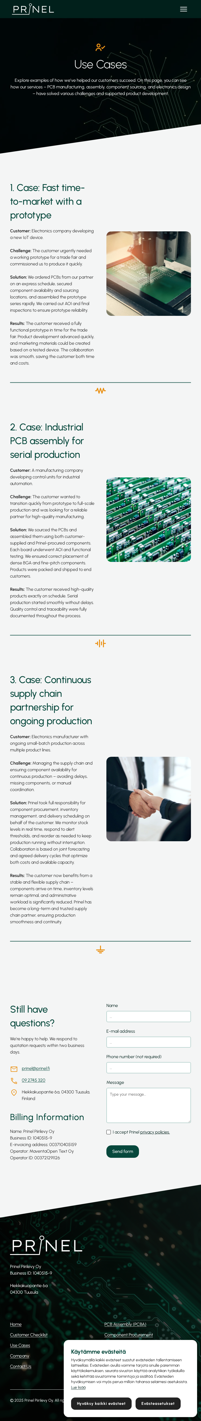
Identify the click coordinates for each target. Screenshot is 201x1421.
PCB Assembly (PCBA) (125, 1324)
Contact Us (20, 1366)
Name (112, 1005)
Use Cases (20, 1345)
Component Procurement (128, 1335)
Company (19, 1356)
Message (115, 1082)
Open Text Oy (60, 1151)
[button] (183, 9)
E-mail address (120, 1031)
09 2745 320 (33, 1080)
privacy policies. (155, 1132)
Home (16, 1324)
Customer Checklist (29, 1335)
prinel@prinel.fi (36, 1068)
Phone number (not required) (134, 1056)
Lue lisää (78, 1387)
